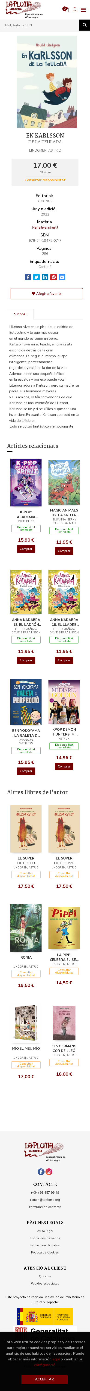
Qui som (45, 1276)
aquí (56, 1359)
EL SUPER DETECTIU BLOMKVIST (26, 860)
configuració (44, 1365)
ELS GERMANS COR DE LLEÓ (64, 1048)
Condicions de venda (45, 1238)
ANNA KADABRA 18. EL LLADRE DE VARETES (64, 622)
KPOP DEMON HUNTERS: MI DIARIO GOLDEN (64, 731)
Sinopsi (20, 314)
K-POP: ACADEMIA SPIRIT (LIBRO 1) (26, 514)
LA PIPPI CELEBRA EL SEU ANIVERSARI (64, 957)
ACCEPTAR (44, 1379)
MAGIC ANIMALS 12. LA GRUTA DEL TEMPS (64, 512)
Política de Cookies (45, 1252)
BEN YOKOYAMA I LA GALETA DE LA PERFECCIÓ (26, 733)
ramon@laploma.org (45, 1200)
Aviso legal (45, 1231)
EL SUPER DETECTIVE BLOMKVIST (64, 860)
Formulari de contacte (45, 1207)
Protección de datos (45, 1245)
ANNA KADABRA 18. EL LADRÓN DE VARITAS (26, 622)
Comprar (26, 549)
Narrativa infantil (45, 227)
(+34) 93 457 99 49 (45, 1192)
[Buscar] (84, 25)
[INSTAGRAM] (48, 1171)
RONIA (26, 957)
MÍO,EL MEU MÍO (26, 1048)
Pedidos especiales (45, 1283)
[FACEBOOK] (41, 1171)
